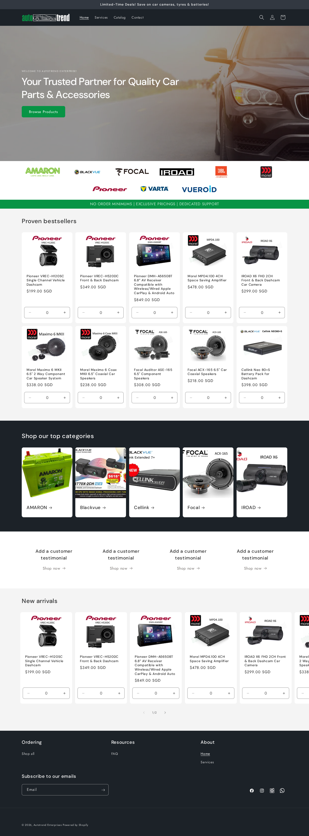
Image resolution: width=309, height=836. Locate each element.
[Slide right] (165, 712)
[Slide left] (144, 712)
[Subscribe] (103, 790)
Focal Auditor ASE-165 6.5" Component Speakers (153, 374)
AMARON (37, 507)
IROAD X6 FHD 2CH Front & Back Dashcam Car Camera (260, 280)
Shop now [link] (51, 568)
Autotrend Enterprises (48, 825)
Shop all (28, 753)
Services (207, 761)
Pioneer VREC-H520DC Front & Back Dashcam (99, 278)
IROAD (248, 507)
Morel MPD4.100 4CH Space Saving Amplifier (207, 278)
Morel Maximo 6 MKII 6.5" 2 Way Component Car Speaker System (46, 374)
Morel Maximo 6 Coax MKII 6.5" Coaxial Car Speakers (98, 374)
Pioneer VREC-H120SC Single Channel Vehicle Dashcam (46, 280)
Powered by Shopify (75, 825)
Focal (194, 507)
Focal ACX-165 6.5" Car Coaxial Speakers (207, 372)
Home (205, 753)
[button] (261, 17)
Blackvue (90, 507)
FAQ (114, 753)
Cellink (141, 507)
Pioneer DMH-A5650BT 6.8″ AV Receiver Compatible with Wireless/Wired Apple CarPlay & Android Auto (154, 284)
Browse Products (43, 111)
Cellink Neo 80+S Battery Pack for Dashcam (255, 374)
